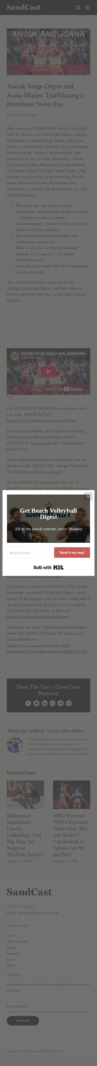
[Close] (88, 496)
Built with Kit (49, 567)
